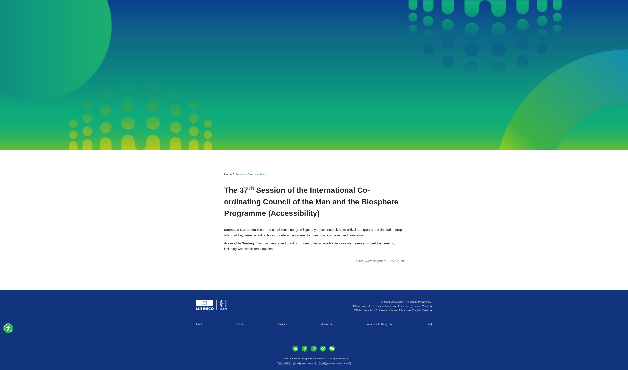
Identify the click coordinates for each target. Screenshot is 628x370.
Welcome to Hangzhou (380, 324)
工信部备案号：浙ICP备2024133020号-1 (298, 363)
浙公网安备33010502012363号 (335, 363)
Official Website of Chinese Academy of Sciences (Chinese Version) (392, 306)
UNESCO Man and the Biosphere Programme (405, 302)
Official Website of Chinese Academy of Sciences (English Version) (393, 310)
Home (228, 174)
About (240, 324)
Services (241, 174)
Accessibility (258, 174)
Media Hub (327, 324)
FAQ (429, 324)
